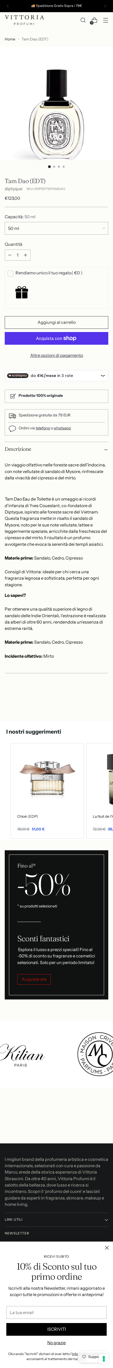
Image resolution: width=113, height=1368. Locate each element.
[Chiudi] (107, 1248)
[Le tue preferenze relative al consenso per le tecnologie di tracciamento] (104, 1359)
